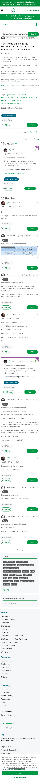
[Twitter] (2, 728)
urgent (19, 100)
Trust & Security (7, 696)
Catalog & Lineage (8, 645)
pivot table (33, 98)
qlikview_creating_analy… (12, 571)
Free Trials (5, 667)
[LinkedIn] (7, 728)
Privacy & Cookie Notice (10, 750)
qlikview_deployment (11, 568)
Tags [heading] (5, 556)
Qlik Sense (5, 623)
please (3, 100)
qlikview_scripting (10, 565)
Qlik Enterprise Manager (10, 642)
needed (24, 95)
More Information (20, 777)
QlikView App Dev (15, 108)
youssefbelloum (15, 86)
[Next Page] (37, 139)
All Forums (12, 603)
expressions (8, 581)
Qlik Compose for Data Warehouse (14, 639)
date (5, 578)
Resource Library (7, 661)
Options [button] (36, 24)
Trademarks (5, 753)
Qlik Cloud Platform (8, 619)
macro (16, 581)
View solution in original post (14, 173)
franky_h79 (5, 86)
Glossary (4, 674)
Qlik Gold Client (6, 649)
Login (28, 2)
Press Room (5, 692)
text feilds (11, 100)
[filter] (35, 132)
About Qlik (5, 689)
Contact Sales (6, 715)
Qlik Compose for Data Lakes (12, 636)
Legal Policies (6, 747)
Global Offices (6, 712)
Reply (32, 125)
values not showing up (10, 103)
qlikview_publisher (15, 575)
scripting (14, 584)
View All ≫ (7, 590)
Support (4, 680)
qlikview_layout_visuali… (26, 565)
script (32, 571)
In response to (14, 158)
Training (4, 677)
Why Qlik (4, 652)
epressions (10, 95)
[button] (37, 37)
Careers (4, 705)
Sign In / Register (33, 10)
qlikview (25, 571)
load (10, 578)
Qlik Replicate (6, 632)
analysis (6, 584)
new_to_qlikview (21, 98)
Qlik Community (7, 724)
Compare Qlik (6, 671)
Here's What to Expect (23, 18)
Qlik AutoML (5, 626)
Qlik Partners (5, 664)
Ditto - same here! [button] (9, 115)
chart (5, 575)
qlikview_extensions (27, 581)
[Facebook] (11, 728)
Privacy (4, 702)
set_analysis (23, 578)
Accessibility (5, 699)
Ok (20, 773)
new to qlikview (7, 98)
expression (27, 575)
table (15, 578)
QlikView (5, 24)
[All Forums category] (4, 603)
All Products (5, 616)
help (18, 95)
